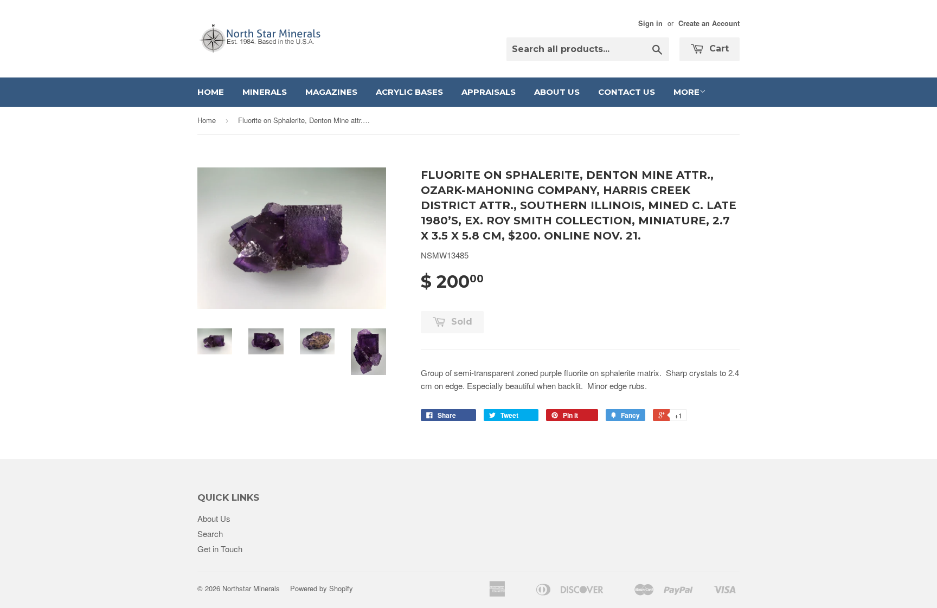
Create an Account (709, 23)
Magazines (331, 92)
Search (210, 533)
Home (210, 92)
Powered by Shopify (321, 588)
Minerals (264, 92)
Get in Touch (219, 548)
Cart (718, 48)
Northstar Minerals (251, 588)
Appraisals (488, 92)
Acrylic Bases (409, 92)
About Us (557, 92)
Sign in (650, 23)
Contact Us (626, 92)
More (686, 92)
